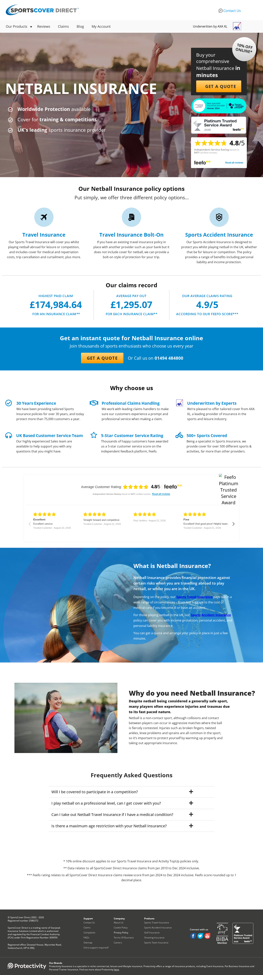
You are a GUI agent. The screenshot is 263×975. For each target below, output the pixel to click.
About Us (118, 922)
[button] (218, 86)
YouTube (207, 936)
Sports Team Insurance (156, 942)
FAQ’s (86, 937)
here (116, 969)
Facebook (193, 936)
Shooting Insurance (154, 937)
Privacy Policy (121, 932)
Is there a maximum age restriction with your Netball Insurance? (109, 825)
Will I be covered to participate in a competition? (94, 791)
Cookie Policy (121, 927)
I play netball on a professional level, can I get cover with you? (106, 803)
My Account (101, 26)
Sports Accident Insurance (158, 927)
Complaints (89, 932)
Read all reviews (234, 162)
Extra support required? (96, 947)
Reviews (43, 26)
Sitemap (88, 942)
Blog (80, 26)
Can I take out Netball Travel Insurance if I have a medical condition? (112, 814)
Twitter (200, 936)
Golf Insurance (152, 932)
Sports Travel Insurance (156, 922)
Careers (118, 942)
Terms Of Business (124, 937)
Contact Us (232, 10)
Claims (63, 26)
